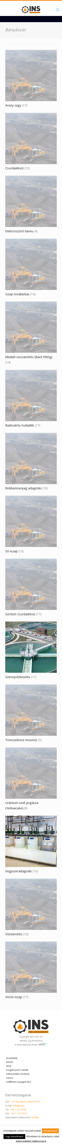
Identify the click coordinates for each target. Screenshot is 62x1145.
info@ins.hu (19, 1105)
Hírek (8, 1065)
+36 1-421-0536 (18, 1109)
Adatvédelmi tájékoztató (31, 1141)
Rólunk (9, 1061)
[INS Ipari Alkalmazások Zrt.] (31, 9)
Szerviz (9, 1077)
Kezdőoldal (11, 1058)
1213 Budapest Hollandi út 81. (25, 1101)
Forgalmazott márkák (17, 1069)
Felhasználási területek (17, 1073)
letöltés (35, 1117)
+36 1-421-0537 (18, 1113)
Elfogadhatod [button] (50, 1130)
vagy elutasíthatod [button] (14, 1136)
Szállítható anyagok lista (18, 1081)
